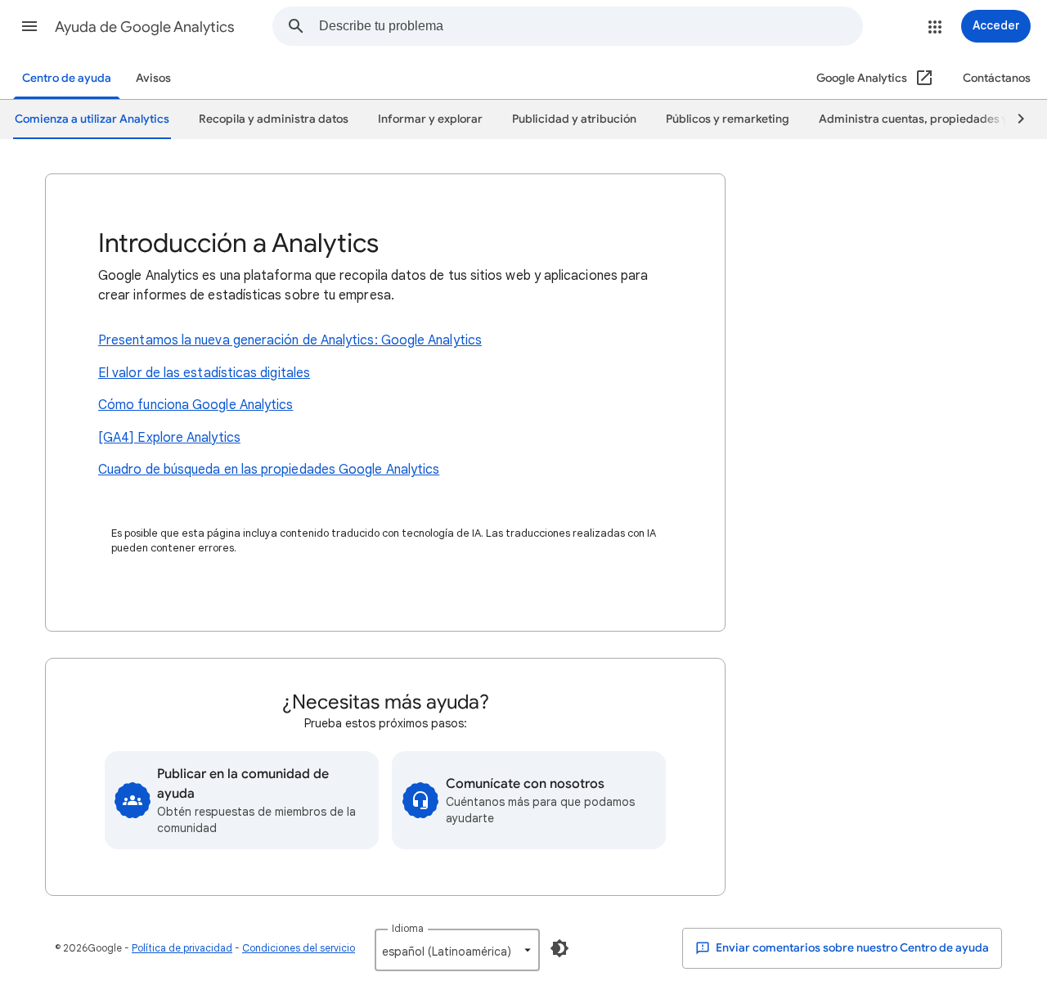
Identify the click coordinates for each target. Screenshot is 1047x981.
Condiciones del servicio (298, 948)
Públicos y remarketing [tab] (727, 119)
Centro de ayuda (66, 78)
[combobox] (590, 26)
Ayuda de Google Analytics (145, 27)
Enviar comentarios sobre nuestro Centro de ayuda (851, 948)
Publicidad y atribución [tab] (574, 119)
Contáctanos (997, 78)
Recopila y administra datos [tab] (273, 119)
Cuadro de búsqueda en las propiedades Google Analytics (268, 469)
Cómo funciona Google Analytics (195, 405)
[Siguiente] (1013, 119)
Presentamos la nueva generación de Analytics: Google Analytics (290, 340)
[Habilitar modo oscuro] (559, 948)
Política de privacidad (182, 948)
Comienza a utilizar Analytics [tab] (92, 119)
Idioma (408, 928)
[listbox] (457, 950)
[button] (29, 26)
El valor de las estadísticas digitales (204, 373)
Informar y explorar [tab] (430, 119)
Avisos (153, 78)
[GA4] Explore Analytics (169, 438)
